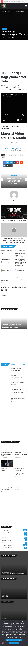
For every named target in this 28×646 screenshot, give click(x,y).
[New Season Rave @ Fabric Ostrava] (5, 400)
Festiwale (4, 535)
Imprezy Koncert (6, 537)
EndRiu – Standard (19, 278)
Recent (5, 364)
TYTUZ (3, 157)
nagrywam (10, 155)
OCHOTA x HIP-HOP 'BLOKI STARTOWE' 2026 (6, 454)
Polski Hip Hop (20, 11)
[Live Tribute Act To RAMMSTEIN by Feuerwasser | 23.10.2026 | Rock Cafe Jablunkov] (5, 392)
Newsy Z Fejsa (5, 530)
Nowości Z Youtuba (11, 11)
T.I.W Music (19, 149)
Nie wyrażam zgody (17, 640)
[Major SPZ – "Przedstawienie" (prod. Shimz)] (7, 253)
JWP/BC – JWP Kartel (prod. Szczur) (13, 597)
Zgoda (8, 640)
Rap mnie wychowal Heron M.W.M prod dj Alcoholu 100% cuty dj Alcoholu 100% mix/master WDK (20, 262)
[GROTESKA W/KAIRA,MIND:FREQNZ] (5, 378)
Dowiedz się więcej (14, 643)
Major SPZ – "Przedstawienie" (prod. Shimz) (5, 259)
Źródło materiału (9, 149)
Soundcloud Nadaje (7, 547)
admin (14, 201)
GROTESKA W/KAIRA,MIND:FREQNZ (21, 454)
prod (19, 155)
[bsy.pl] (3, 6)
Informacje (4, 542)
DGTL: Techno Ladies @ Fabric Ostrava (13, 1)
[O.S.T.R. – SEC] (7, 274)
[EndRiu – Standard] (21, 272)
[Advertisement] (14, 56)
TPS (22, 155)
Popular (13, 364)
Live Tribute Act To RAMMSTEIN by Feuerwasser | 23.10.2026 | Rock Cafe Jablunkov (20, 471)
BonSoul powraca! (19, 487)
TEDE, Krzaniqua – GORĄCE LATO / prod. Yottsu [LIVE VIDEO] (14, 181)
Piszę (15, 155)
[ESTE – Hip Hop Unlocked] (5, 385)
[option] (14, 179)
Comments (22, 364)
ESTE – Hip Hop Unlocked (17, 382)
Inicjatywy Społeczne (7, 540)
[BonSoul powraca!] (21, 482)
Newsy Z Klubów (6, 532)
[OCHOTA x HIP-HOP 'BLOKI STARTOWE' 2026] (5, 371)
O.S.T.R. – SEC (4, 280)
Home (4, 11)
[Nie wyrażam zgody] (26, 633)
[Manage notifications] (3, 643)
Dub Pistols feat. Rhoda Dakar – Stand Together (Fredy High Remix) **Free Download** (13, 572)
